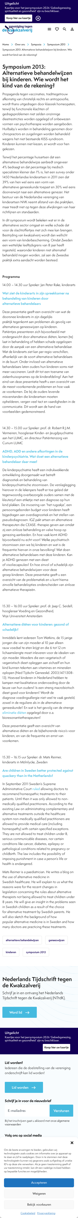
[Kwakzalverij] (18, 29)
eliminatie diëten (14, 712)
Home (5, 44)
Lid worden (24, 1087)
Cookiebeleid (28, 1213)
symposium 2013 (36, 952)
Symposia (36, 44)
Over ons (20, 44)
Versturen (61, 1110)
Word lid (19, 1012)
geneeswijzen (56, 940)
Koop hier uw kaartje (18, 18)
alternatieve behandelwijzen (22, 940)
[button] (72, 1142)
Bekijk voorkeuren (39, 1204)
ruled (36, 789)
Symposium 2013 (56, 44)
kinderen (11, 952)
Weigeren (39, 1193)
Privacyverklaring (46, 1213)
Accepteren (39, 1182)
